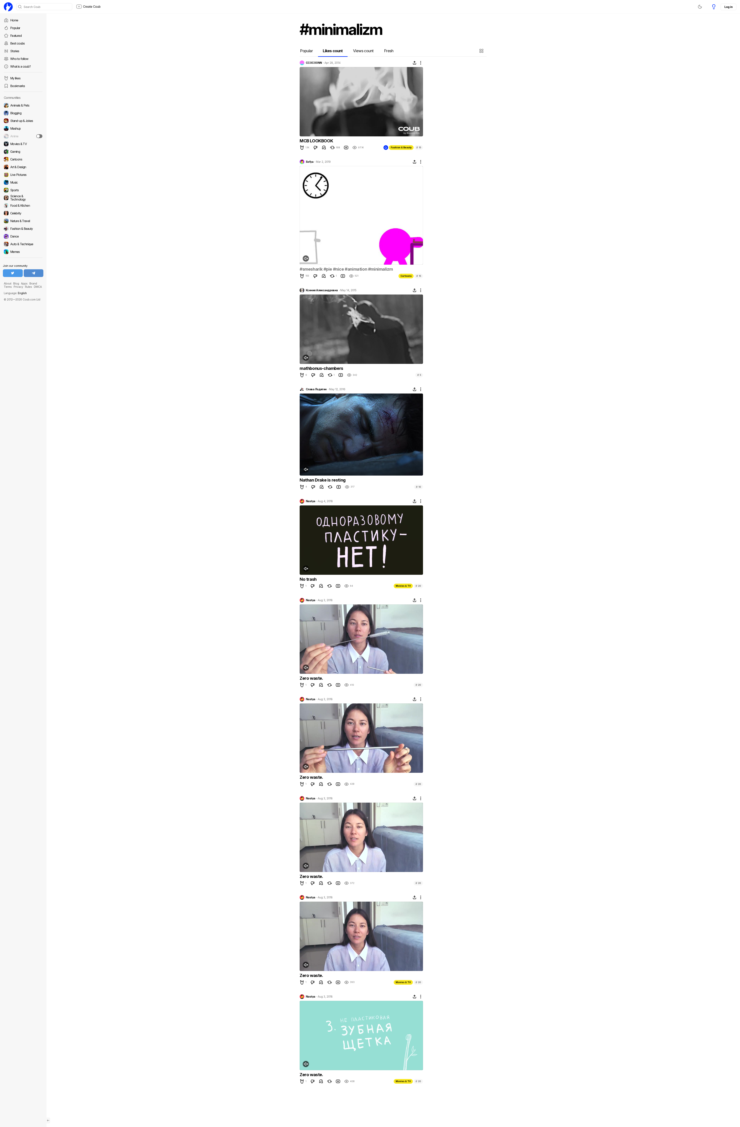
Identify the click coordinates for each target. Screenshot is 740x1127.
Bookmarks (17, 86)
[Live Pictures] (23, 175)
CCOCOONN (314, 62)
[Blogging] (23, 113)
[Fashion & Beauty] (23, 228)
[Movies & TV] (23, 144)
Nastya (310, 501)
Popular (15, 28)
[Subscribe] (39, 136)
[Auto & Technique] (23, 244)
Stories (14, 51)
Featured (16, 36)
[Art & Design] (23, 167)
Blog (16, 283)
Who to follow (19, 59)
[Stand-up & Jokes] (23, 121)
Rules (28, 286)
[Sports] (23, 190)
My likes (15, 78)
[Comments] (324, 147)
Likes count (333, 51)
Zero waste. (311, 678)
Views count (363, 51)
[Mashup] (23, 128)
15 (418, 147)
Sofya (309, 161)
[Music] (23, 182)
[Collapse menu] (48, 1120)
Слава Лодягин (316, 389)
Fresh (389, 51)
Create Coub (92, 6)
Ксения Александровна (322, 290)
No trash (308, 579)
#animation (356, 269)
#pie (328, 269)
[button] (482, 51)
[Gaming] (23, 151)
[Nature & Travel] (23, 221)
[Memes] (23, 252)
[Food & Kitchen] (23, 205)
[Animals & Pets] (23, 105)
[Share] (414, 62)
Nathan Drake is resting (323, 480)
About (7, 283)
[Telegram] (34, 273)
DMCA (38, 286)
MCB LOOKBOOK (316, 140)
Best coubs (17, 43)
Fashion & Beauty (401, 147)
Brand (33, 283)
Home (14, 20)
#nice (338, 269)
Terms (8, 286)
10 (418, 486)
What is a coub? (20, 66)
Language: (15, 293)
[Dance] (23, 236)
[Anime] (23, 136)
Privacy (18, 286)
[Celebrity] (23, 213)
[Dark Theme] (700, 7)
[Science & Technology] (23, 198)
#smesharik (311, 269)
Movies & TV (403, 585)
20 (418, 585)
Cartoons (406, 275)
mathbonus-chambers (321, 368)
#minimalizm (380, 269)
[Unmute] (306, 258)
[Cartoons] (23, 159)
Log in (728, 7)
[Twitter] (13, 273)
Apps (24, 283)
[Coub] (8, 6)
